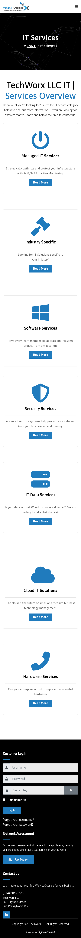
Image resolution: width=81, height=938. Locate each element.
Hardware (40, 676)
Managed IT (40, 155)
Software (40, 328)
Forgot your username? (18, 819)
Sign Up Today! (18, 859)
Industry (40, 241)
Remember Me (17, 799)
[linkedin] (6, 915)
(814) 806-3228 (13, 893)
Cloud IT (40, 590)
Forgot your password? (18, 824)
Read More (40, 182)
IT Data (40, 494)
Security (40, 408)
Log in (12, 810)
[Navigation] (76, 6)
